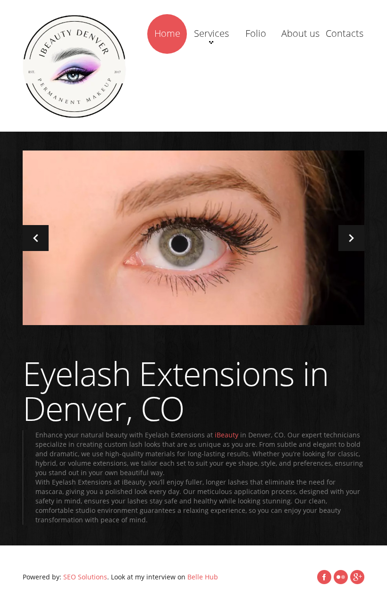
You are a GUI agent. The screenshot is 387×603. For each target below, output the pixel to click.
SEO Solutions (85, 576)
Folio (255, 33)
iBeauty (226, 434)
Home (167, 33)
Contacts (344, 33)
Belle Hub (202, 576)
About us (300, 33)
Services (211, 33)
